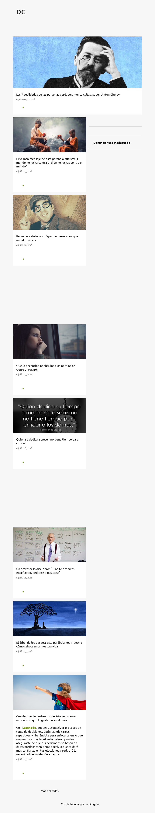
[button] (136, 107)
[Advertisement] (48, 295)
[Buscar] (139, 21)
